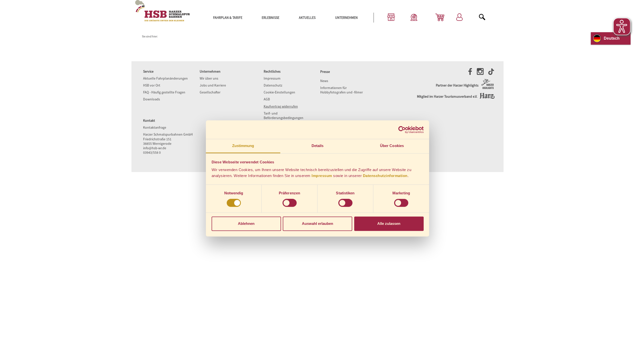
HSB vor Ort (151, 85)
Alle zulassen (388, 223)
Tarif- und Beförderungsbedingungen (283, 115)
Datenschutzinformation (385, 176)
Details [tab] (318, 146)
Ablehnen (246, 223)
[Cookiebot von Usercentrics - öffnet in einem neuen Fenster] (402, 129)
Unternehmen (346, 17)
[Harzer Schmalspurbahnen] (162, 20)
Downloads (151, 99)
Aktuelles (307, 17)
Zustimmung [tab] (243, 146)
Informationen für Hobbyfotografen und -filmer (341, 90)
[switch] (290, 203)
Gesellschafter (210, 92)
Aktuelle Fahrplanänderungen (165, 78)
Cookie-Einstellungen (279, 92)
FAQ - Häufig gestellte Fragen (164, 92)
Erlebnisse (270, 17)
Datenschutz (273, 85)
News (324, 81)
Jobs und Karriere (213, 85)
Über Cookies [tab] (392, 146)
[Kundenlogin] (459, 17)
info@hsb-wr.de (154, 148)
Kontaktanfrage (154, 127)
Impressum (322, 176)
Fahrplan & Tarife (227, 17)
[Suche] (482, 17)
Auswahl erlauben (317, 223)
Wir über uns (209, 78)
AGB (267, 99)
